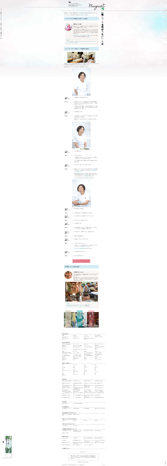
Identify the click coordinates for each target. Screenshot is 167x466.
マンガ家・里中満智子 (64, 425)
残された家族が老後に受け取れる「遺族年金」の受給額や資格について (78, 388)
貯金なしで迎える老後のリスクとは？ (99, 387)
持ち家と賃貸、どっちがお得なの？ (88, 391)
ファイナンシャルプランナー (98, 359)
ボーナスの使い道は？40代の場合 (77, 397)
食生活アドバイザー (97, 351)
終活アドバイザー (75, 351)
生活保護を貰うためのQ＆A (76, 414)
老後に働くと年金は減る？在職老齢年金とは (67, 381)
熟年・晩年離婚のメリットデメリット (66, 408)
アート (63, 371)
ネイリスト (85, 359)
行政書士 (96, 349)
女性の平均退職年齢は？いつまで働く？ (67, 430)
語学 (95, 370)
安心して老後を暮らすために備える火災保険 (89, 393)
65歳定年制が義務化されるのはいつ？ (77, 440)
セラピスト (74, 359)
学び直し (63, 335)
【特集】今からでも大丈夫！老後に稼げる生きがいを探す (89, 338)
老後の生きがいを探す (65, 333)
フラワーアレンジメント (76, 374)
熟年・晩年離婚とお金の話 (76, 408)
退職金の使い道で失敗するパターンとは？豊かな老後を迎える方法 (89, 386)
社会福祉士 (85, 349)
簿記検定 (96, 358)
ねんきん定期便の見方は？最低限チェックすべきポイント (78, 383)
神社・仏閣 (63, 367)
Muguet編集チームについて (66, 448)
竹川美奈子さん (75, 420)
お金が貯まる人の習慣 (86, 387)
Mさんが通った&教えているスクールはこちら (78, 261)
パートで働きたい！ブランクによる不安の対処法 (89, 383)
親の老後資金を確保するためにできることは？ (89, 398)
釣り (62, 366)
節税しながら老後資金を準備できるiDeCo (100, 392)
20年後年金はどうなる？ (65, 403)
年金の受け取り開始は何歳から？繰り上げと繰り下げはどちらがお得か (67, 386)
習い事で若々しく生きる (76, 338)
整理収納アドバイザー (64, 358)
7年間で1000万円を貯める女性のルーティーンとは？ (99, 386)
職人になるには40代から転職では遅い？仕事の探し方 (100, 347)
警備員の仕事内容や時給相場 (98, 354)
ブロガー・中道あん (75, 425)
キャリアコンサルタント (87, 345)
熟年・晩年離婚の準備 (86, 408)
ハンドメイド (96, 371)
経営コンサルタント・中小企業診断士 (77, 345)
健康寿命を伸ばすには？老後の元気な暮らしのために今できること (78, 443)
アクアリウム (96, 366)
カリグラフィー (64, 375)
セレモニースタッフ (64, 349)
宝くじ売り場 (96, 355)
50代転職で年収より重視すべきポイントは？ (67, 383)
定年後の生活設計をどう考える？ (66, 442)
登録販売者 (85, 351)
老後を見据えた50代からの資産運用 (66, 391)
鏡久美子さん (96, 420)
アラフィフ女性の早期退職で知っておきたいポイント (67, 393)
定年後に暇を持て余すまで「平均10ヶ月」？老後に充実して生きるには (77, 431)
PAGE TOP (165, 463)
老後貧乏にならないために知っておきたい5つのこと (78, 386)
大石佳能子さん (64, 420)
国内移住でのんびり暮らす (65, 338)
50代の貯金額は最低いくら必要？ (66, 397)
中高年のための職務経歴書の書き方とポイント (89, 438)
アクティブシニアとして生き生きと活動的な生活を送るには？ (100, 441)
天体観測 (85, 366)
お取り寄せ (74, 370)
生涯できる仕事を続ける (98, 335)
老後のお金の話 (64, 379)
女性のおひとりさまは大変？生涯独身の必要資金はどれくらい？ (89, 395)
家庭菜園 (63, 374)
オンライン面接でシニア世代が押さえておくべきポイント (78, 349)
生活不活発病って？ (64, 440)
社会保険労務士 (96, 345)
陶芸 (84, 374)
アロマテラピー (86, 367)
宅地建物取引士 (64, 359)
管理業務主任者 (64, 345)
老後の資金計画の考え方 (76, 391)
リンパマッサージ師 (64, 354)
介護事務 (63, 351)
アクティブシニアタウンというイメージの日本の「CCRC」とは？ (89, 441)
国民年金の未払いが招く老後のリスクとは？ (67, 388)
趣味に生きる (74, 335)
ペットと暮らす (86, 335)
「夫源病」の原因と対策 (98, 430)
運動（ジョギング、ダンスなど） (66, 370)
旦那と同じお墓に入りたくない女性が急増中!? (100, 409)
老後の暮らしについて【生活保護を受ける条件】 (67, 415)
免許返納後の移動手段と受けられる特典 (88, 442)
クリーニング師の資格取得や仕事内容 (88, 355)
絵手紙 (95, 367)
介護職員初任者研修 (75, 358)
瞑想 (95, 374)
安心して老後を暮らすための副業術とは (77, 403)
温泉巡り (74, 367)
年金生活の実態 (64, 401)
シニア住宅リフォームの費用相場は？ (99, 391)
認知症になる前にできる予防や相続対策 (99, 442)
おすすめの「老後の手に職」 (66, 342)
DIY (73, 366)
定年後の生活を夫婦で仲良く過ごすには (88, 430)
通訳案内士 (85, 358)
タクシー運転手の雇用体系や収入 (66, 355)
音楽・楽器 (85, 370)
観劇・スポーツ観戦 (75, 371)
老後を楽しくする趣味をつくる (66, 363)
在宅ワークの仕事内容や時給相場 (77, 355)
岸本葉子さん (85, 420)
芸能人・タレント (86, 371)
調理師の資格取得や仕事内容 (87, 354)
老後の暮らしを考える (65, 436)
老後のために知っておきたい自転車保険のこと (78, 393)
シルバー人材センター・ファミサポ (77, 354)
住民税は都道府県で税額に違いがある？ (99, 397)
